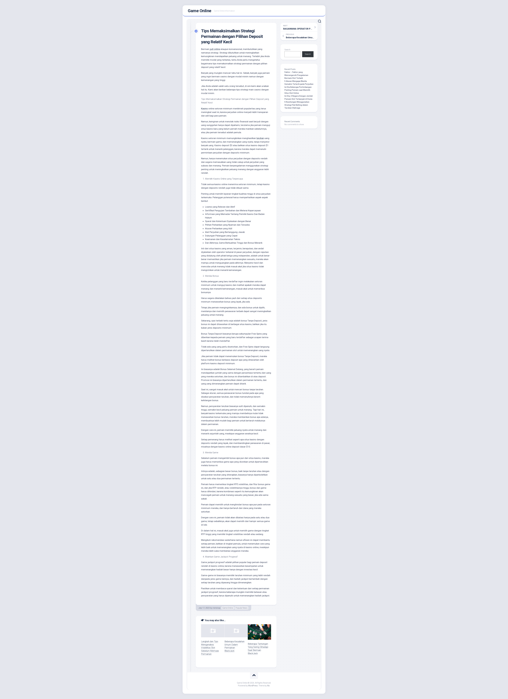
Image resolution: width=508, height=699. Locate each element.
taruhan (260, 138)
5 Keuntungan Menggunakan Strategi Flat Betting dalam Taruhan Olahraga (296, 105)
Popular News (241, 608)
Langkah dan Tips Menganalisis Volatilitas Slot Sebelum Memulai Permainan (210, 647)
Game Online (199, 10)
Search (287, 50)
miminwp (217, 608)
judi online (215, 49)
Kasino (204, 108)
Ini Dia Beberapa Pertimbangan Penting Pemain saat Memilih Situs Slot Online (298, 90)
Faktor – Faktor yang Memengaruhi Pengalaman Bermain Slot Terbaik (296, 75)
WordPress (253, 686)
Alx (268, 686)
